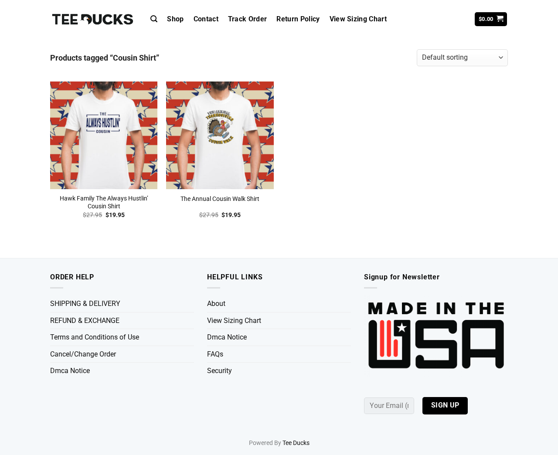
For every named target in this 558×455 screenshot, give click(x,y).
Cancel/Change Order (83, 354)
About (216, 303)
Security (219, 371)
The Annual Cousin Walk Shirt (219, 199)
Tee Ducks (296, 443)
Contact (206, 19)
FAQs (215, 354)
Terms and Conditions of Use (94, 337)
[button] (153, 18)
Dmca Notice (70, 371)
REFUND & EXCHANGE (84, 320)
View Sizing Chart (358, 19)
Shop (175, 19)
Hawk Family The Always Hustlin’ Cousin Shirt (104, 203)
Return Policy (298, 19)
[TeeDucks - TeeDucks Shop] (93, 19)
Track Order (247, 19)
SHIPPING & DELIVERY (85, 303)
